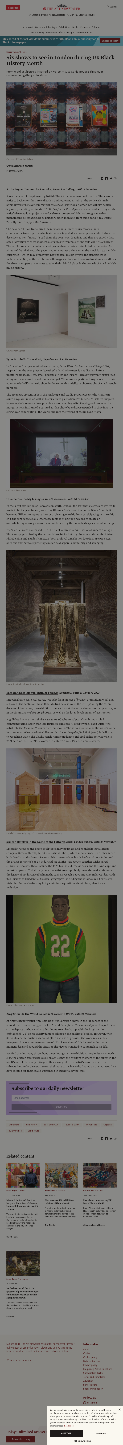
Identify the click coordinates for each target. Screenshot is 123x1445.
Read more (69, 1425)
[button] (84, 1441)
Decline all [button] (101, 1433)
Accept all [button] (66, 1433)
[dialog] (85, 1425)
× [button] (119, 1409)
